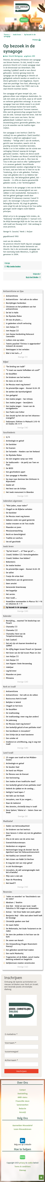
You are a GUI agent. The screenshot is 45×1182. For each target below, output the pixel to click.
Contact (22, 1090)
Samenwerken (22, 1105)
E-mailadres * (11, 1034)
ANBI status (22, 1097)
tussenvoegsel (11, 1051)
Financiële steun (22, 1101)
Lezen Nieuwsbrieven (22, 1129)
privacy (22, 1163)
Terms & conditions (23, 1166)
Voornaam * (10, 1043)
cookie (30, 1163)
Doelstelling (22, 1093)
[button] (15, 19)
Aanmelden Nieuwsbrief (22, 1125)
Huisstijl (22, 1112)
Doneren (23, 1157)
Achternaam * (11, 1060)
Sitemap (22, 1170)
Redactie (22, 1108)
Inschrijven (21, 1071)
